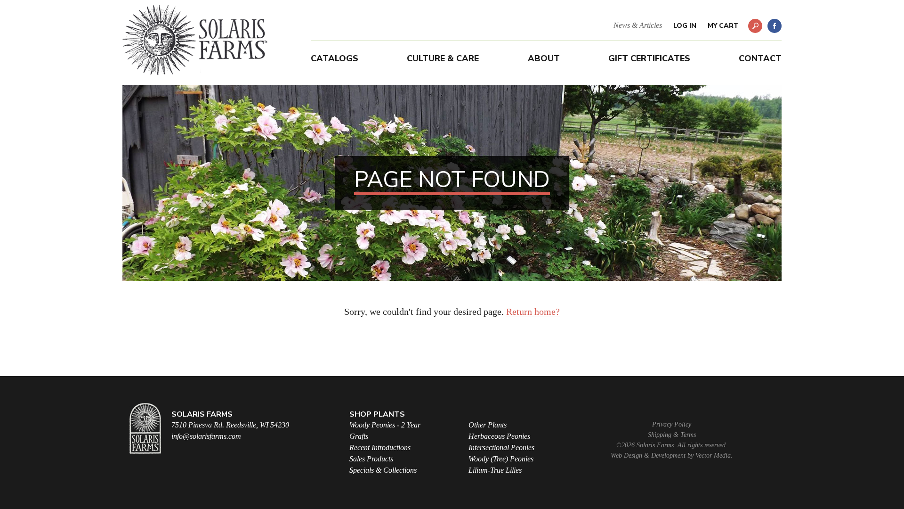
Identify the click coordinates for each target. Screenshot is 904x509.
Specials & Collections (383, 470)
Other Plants (487, 425)
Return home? (533, 311)
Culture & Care (443, 58)
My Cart (723, 25)
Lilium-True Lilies (495, 470)
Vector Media (713, 455)
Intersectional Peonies (501, 447)
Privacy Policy (671, 424)
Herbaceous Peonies (499, 436)
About (544, 58)
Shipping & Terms (672, 434)
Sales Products (371, 459)
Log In (684, 25)
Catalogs (334, 58)
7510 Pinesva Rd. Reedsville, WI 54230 (230, 425)
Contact (760, 58)
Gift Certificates (649, 58)
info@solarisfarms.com (206, 436)
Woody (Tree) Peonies (500, 459)
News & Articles (637, 25)
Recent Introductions (380, 447)
